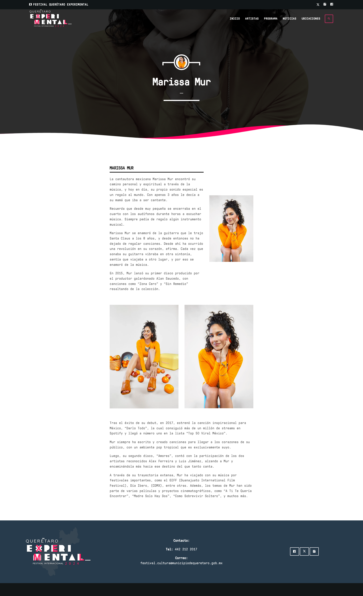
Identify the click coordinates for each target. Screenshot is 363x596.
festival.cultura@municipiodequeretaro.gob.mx (181, 563)
